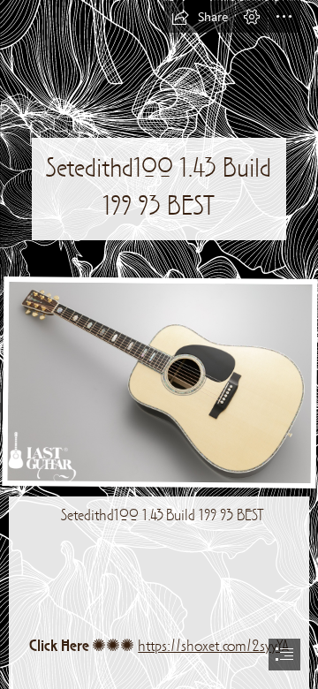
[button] (199, 17)
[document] (159, 344)
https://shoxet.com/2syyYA (213, 647)
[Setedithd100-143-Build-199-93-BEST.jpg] (159, 381)
